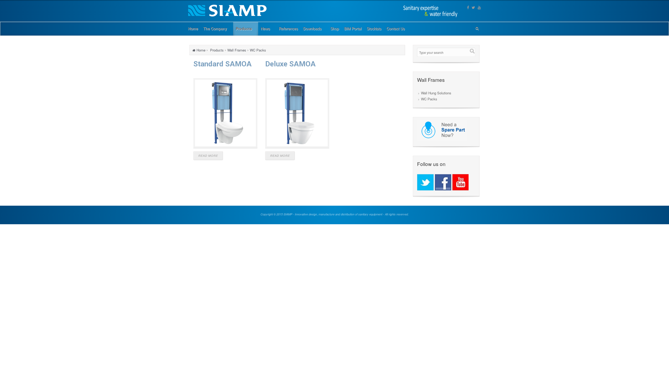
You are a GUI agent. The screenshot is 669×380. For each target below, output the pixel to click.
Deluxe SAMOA (290, 64)
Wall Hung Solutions (436, 92)
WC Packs (258, 50)
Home (201, 50)
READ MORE (208, 156)
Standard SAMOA (222, 64)
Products (217, 50)
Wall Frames (236, 50)
